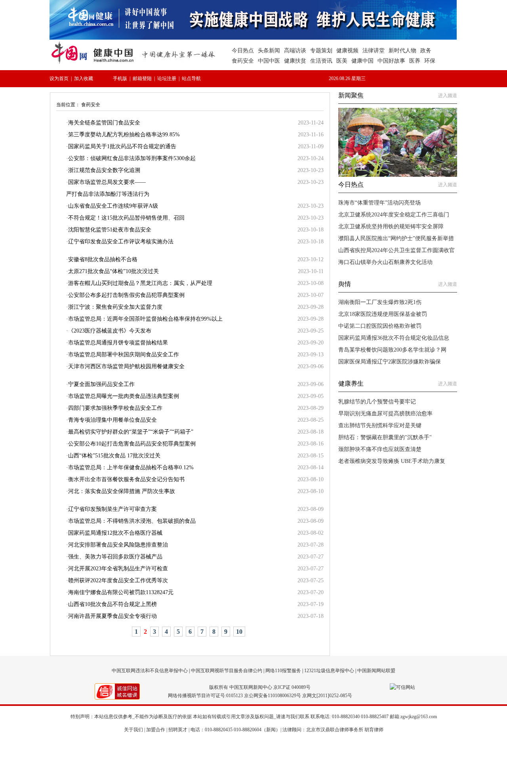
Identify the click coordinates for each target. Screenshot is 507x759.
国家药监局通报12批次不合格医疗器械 (115, 533)
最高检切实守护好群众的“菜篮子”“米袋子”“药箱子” (130, 432)
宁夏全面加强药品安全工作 (101, 384)
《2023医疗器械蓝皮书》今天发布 (109, 331)
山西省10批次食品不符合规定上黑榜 (112, 604)
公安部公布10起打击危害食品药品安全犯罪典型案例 (132, 444)
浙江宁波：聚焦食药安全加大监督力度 (115, 307)
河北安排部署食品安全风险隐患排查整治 (118, 545)
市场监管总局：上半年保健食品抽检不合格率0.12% (131, 467)
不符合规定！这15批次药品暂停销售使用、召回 (126, 218)
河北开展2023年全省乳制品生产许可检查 (118, 569)
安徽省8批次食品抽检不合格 (102, 259)
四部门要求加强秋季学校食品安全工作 (115, 408)
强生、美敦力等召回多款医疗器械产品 (115, 557)
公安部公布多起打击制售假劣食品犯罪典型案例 (126, 295)
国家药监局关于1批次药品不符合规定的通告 (122, 146)
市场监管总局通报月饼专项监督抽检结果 (118, 343)
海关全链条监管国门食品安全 (104, 123)
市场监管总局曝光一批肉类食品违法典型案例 (123, 396)
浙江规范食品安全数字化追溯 (104, 170)
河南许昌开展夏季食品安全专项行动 (112, 616)
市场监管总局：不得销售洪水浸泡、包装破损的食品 (132, 521)
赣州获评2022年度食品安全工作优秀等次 (118, 580)
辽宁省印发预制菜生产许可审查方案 (112, 509)
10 (239, 631)
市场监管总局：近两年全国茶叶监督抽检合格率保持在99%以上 (145, 319)
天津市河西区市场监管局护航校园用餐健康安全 (126, 366)
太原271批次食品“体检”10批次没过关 (113, 271)
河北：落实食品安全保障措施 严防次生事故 (121, 491)
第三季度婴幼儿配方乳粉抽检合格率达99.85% (124, 135)
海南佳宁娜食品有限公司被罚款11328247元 (120, 592)
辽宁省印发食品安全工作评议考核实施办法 (120, 242)
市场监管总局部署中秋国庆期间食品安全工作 (123, 355)
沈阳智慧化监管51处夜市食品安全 (109, 230)
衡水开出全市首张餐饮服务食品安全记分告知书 (126, 479)
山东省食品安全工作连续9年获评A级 (113, 206)
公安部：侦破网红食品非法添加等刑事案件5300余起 (132, 158)
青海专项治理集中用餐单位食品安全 (112, 420)
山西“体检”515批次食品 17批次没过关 (114, 456)
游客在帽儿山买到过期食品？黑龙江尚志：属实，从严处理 (140, 283)
